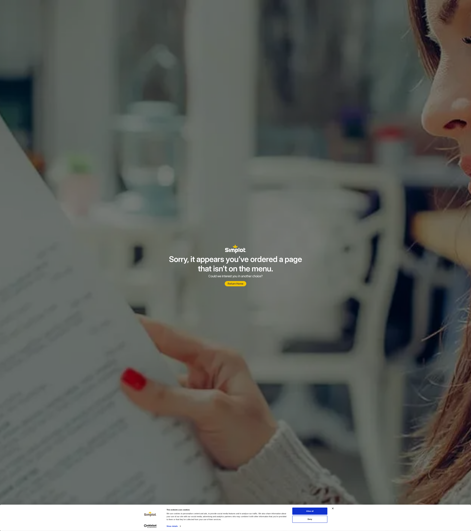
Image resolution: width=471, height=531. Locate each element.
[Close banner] (333, 508)
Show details (172, 526)
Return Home (235, 283)
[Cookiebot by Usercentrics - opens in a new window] (150, 526)
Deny (310, 519)
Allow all (310, 511)
